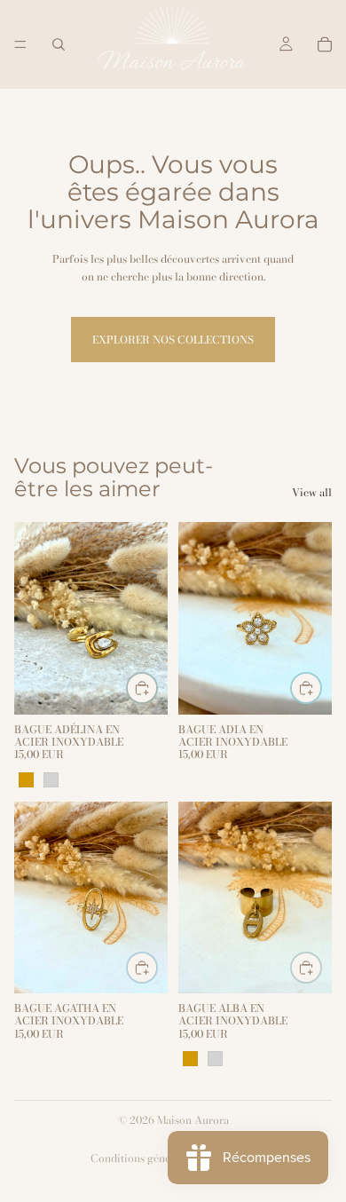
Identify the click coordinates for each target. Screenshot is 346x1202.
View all (312, 492)
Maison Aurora (193, 1119)
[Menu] (20, 44)
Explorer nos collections (173, 339)
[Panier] (324, 44)
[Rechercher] (58, 44)
